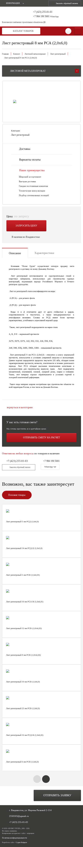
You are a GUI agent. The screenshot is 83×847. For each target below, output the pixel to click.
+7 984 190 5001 (46, 16)
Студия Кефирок (21, 842)
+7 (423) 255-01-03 (42, 12)
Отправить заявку (57, 795)
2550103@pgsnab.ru (19, 816)
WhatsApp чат (50, 467)
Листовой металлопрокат (35, 54)
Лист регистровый (57, 54)
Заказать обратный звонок (67, 3)
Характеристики (44, 253)
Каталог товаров (23, 31)
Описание (15, 253)
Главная (5, 54)
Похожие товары (16, 495)
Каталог (16, 54)
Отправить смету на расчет (41, 437)
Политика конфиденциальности (14, 838)
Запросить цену (26, 225)
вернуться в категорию (20, 407)
